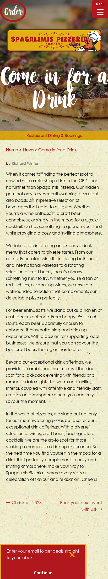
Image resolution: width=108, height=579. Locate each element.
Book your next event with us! (81, 506)
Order (13, 11)
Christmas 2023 (27, 503)
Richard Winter (25, 163)
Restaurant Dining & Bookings (54, 135)
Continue (43, 573)
